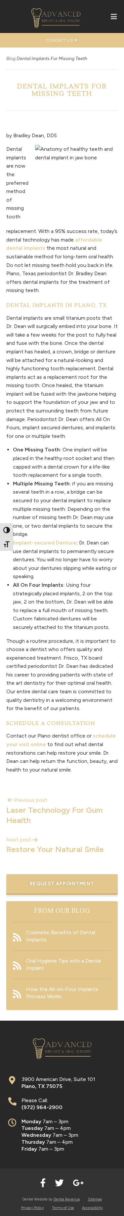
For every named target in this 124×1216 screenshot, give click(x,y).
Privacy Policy (32, 1208)
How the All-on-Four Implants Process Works (62, 993)
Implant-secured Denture (44, 543)
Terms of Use (63, 1208)
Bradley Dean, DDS (35, 135)
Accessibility (92, 1208)
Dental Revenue (67, 1199)
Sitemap (95, 1199)
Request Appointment (62, 884)
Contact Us (60, 40)
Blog (11, 58)
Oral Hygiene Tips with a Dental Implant (63, 964)
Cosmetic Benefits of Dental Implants (60, 936)
